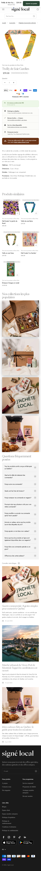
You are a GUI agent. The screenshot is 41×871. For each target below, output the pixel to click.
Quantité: (5, 78)
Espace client (6, 810)
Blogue (4, 807)
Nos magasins (6, 790)
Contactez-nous (6, 787)
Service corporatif (28, 783)
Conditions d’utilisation (9, 827)
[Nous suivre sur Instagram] (8, 837)
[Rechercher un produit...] (20, 16)
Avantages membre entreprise (28, 791)
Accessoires (12, 23)
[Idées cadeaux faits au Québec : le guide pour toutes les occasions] (20, 705)
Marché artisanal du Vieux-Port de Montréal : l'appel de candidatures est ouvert (19, 668)
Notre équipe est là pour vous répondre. (17, 127)
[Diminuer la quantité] (4, 83)
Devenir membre (28, 796)
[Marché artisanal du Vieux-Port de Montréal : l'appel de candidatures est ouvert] (20, 643)
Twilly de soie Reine (27, 221)
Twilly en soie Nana (8, 253)
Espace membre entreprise (10, 814)
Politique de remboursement (6, 822)
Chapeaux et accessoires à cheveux (27, 23)
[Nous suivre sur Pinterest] (14, 837)
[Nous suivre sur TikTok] (19, 837)
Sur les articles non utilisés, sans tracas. (17, 120)
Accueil (4, 23)
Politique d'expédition (8, 817)
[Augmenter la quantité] (13, 83)
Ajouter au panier (31, 3)
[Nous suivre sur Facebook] (3, 837)
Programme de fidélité (29, 787)
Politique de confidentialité (10, 830)
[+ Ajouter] (17, 213)
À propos (5, 783)
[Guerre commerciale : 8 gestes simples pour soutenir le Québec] (20, 584)
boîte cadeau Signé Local (21, 142)
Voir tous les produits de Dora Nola (12, 65)
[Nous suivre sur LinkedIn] (25, 837)
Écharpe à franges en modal (10, 283)
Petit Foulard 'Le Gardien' (28, 253)
